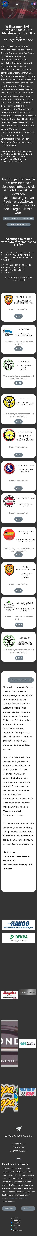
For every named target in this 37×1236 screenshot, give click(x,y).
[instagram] (34, 3)
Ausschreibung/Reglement (18, 224)
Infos (18, 316)
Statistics (16, 1225)
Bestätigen (9, 1208)
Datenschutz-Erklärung (18, 1198)
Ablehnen (28, 1208)
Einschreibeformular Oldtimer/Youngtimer (18, 218)
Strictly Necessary (17, 1218)
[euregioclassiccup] (32, 3)
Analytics (16, 1223)
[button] (3, 9)
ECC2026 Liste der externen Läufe (21, 680)
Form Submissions (18, 1229)
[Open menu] (18, 3)
